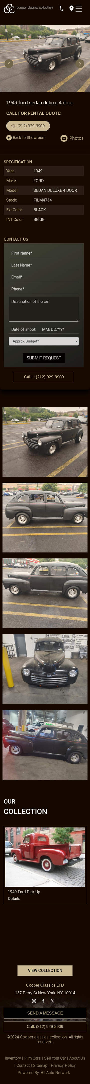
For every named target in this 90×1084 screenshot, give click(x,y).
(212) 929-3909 (30, 126)
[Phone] (61, 8)
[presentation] (9, 63)
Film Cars (32, 1058)
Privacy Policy (63, 1065)
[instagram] (34, 1001)
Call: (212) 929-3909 (45, 1026)
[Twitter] (52, 1001)
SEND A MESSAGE (45, 1013)
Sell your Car (55, 1058)
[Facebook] (43, 1001)
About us (77, 1058)
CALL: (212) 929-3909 (44, 377)
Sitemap (40, 1065)
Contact (23, 1065)
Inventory (13, 1058)
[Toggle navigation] (79, 7)
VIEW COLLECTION (45, 970)
